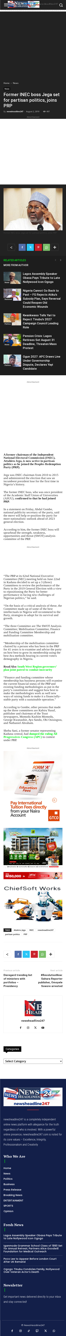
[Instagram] (29, 1028)
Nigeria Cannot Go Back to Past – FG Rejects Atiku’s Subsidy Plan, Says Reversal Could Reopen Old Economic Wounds (42, 298)
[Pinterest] (38, 247)
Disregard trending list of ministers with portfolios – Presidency (18, 981)
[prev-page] (55, 260)
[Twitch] (37, 1331)
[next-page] (60, 260)
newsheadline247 (15, 111)
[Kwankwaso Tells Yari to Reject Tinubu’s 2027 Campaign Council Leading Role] (12, 319)
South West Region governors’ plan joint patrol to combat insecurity (30, 668)
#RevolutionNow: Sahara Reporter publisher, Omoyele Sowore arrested (50, 981)
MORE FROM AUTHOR (16, 265)
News (15, 83)
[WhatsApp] (46, 247)
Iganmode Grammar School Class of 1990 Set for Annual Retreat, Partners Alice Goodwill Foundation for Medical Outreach (33, 1248)
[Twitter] (30, 247)
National (8, 299)
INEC (31, 930)
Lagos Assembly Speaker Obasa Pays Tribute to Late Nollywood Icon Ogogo (41, 278)
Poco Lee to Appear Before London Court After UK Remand (30, 1260)
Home (7, 83)
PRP (25, 934)
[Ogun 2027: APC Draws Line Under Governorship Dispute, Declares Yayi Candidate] (12, 361)
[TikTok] (29, 1331)
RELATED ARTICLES (15, 260)
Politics (8, 324)
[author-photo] (33, 1016)
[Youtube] (44, 1028)
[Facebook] (22, 247)
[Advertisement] (33, 44)
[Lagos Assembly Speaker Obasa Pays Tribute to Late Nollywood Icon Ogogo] (12, 278)
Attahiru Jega (20, 930)
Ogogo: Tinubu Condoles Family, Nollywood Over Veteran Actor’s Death (31, 1270)
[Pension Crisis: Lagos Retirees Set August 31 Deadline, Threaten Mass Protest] (12, 340)
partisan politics (12, 934)
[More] (54, 247)
